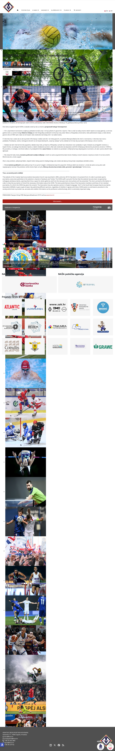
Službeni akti (55, 10)
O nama (34, 10)
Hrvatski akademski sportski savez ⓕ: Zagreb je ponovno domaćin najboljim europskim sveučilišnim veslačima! (93, 263)
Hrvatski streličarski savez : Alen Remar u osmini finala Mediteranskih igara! (57, 262)
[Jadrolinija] (35, 307)
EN (107, 11)
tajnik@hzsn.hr (9, 743)
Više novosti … (57, 201)
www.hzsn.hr (92, 74)
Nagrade (44, 10)
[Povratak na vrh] (112, 748)
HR (111, 11)
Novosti (78, 10)
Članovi (66, 10)
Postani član (25, 10)
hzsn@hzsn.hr (8, 737)
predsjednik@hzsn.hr (11, 739)
